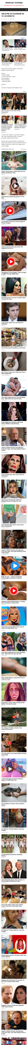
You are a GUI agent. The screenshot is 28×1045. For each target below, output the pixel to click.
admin (13, 19)
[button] (26, 10)
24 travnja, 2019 (6, 19)
